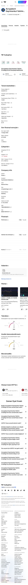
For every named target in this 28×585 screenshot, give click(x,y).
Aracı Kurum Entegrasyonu (20, 579)
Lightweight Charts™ (19, 571)
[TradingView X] (2, 490)
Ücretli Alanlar (4, 582)
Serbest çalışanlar (5, 580)
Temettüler (3, 539)
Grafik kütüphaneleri (19, 569)
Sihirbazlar (3, 579)
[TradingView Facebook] (5, 490)
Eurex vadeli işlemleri (19, 530)
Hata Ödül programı (19, 562)
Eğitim (2, 572)
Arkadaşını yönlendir (5, 562)
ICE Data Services (10, 496)
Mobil (2, 554)
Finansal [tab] (11, 25)
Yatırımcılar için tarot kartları (20, 548)
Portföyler (3, 544)
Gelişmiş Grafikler (18, 572)
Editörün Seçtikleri (5, 573)
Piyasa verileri (17, 515)
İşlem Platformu (18, 574)
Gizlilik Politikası (18, 557)
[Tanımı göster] (8, 89)
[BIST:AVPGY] (2, 295)
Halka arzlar (3, 540)
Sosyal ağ (3, 559)
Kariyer (16, 541)
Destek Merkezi (18, 540)
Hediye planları (18, 517)
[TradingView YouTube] (8, 490)
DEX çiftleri (3, 523)
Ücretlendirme (18, 514)
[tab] (20, 220)
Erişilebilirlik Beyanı (18, 560)
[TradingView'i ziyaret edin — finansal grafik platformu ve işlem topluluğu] (6, 55)
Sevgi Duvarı (4, 561)
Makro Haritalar (4, 548)
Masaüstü (3, 555)
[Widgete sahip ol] (25, 316)
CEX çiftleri (3, 522)
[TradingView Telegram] (18, 490)
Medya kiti (17, 543)
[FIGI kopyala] (11, 211)
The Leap (17, 525)
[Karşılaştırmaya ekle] (15, 74)
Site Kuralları (4, 565)
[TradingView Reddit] (24, 490)
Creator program (4, 564)
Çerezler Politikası (18, 558)
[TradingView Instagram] (12, 490)
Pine (2, 525)
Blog (15, 539)
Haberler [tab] (16, 25)
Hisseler (3, 516)
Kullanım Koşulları (18, 554)
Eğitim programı (18, 582)
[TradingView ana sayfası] (5, 2)
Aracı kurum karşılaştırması (20, 523)
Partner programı (18, 580)
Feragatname (17, 555)
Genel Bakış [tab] (4, 25)
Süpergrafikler (4, 512)
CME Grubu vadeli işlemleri (20, 529)
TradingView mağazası (19, 547)
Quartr (14, 505)
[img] (18, 14)
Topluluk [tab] (22, 25)
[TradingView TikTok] (21, 490)
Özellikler (16, 512)
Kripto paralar (4, 521)
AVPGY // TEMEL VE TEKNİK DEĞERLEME (9, 298)
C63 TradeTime (18, 550)
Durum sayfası (18, 564)
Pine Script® (4, 550)
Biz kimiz (16, 536)
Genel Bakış (17, 521)
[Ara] (15, 2)
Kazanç (2, 537)
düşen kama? (23, 298)
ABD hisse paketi (18, 532)
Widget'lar (17, 568)
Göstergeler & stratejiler (6, 577)
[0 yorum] (7, 309)
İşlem (2, 570)
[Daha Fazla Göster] (7, 5)
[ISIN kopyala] (10, 207)
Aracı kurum (17, 522)
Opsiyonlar (3, 547)
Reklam (16, 578)
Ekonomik (3, 536)
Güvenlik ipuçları (18, 561)
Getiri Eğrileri (4, 546)
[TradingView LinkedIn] (15, 490)
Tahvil (2, 519)
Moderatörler (4, 566)
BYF (2, 518)
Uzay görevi (17, 537)
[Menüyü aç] (2, 2)
